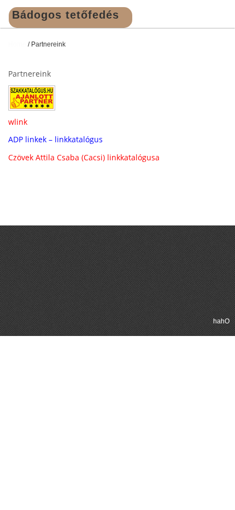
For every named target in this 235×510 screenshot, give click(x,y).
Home (17, 44)
